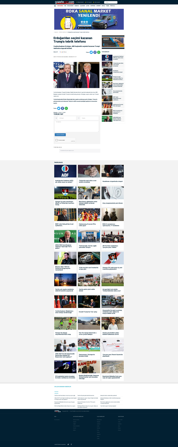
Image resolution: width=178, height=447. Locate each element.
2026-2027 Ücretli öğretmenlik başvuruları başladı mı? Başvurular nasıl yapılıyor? (65, 355)
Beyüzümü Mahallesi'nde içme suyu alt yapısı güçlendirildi (112, 377)
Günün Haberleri (76, 425)
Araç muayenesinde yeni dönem (117, 91)
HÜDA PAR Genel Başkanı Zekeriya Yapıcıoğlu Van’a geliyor (117, 119)
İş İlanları (120, 423)
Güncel (74, 428)
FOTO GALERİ (89, 2)
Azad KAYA (79, 411)
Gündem (56, 391)
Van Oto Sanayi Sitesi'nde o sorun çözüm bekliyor (88, 333)
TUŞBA (107, 5)
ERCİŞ (103, 5)
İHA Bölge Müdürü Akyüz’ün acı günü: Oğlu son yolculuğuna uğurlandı (88, 406)
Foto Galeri (120, 419)
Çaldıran (98, 423)
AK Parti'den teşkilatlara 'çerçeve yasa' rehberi (110, 246)
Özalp (98, 438)
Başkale (98, 421)
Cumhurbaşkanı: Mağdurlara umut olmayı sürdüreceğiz (64, 311)
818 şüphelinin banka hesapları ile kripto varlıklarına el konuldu (65, 377)
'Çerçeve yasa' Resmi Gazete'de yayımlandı (113, 355)
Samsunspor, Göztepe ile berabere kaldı (87, 355)
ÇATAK (87, 5)
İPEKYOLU (112, 5)
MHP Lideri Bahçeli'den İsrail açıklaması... (117, 98)
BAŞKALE (77, 5)
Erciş (98, 430)
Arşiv (119, 425)
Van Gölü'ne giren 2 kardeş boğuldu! (108, 406)
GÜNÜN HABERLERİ (63, 32)
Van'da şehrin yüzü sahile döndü (87, 290)
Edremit (98, 428)
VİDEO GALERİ (97, 2)
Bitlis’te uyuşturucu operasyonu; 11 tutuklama (117, 112)
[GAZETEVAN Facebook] (71, 444)
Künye (119, 428)
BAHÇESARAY (70, 5)
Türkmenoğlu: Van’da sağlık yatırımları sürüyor (88, 246)
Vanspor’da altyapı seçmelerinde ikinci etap (63, 333)
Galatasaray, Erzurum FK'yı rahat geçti (118, 105)
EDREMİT (98, 5)
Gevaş (98, 432)
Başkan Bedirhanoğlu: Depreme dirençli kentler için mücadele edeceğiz (89, 377)
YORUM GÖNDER (60, 134)
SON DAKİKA (60, 5)
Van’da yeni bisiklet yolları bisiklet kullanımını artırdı (111, 333)
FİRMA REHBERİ (80, 2)
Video (119, 421)
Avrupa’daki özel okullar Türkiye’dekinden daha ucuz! (112, 290)
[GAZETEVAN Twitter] (68, 444)
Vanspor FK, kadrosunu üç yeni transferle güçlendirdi (112, 268)
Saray (98, 436)
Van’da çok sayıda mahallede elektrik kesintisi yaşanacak (64, 290)
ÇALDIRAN (82, 5)
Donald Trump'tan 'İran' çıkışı (88, 312)
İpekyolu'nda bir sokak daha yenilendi (108, 395)
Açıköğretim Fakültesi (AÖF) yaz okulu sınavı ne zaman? (118, 58)
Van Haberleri (57, 419)
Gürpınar (98, 434)
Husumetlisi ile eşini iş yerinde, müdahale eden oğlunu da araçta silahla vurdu (112, 312)
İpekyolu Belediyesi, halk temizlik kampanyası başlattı (110, 398)
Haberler (56, 32)
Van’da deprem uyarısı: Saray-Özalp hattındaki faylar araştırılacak (88, 398)
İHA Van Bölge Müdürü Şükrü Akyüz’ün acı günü (65, 406)
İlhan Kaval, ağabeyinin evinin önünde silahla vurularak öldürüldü (118, 85)
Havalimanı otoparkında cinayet (118, 71)
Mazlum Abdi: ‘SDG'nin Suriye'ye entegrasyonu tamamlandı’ (62, 268)
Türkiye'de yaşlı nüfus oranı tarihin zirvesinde (118, 65)
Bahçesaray (99, 419)
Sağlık (74, 423)
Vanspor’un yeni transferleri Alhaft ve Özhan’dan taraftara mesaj (118, 78)
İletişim (119, 430)
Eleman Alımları (76, 419)
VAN (65, 5)
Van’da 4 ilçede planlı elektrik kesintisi (86, 395)
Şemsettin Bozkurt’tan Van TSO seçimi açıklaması (86, 402)
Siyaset (74, 421)
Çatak (98, 425)
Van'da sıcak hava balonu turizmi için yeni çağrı (65, 395)
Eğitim (74, 430)
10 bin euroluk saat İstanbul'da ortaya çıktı (88, 268)
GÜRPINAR (92, 5)
